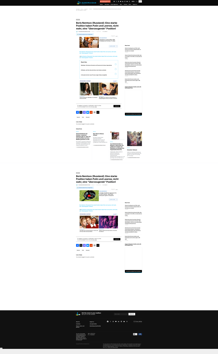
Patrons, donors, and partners (80, 326)
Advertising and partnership (95, 325)
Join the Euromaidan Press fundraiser (133, 114)
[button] (133, 1)
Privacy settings (138, 321)
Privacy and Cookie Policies (113, 347)
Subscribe (132, 314)
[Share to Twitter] (80, 112)
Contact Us (117, 106)
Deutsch (78, 19)
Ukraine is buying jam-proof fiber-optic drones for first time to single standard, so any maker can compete (133, 49)
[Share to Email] (94, 112)
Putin (83, 117)
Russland (87, 117)
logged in (84, 124)
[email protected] (110, 346)
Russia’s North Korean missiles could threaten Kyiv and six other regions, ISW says (132, 80)
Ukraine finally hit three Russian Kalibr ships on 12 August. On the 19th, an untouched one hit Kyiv (133, 56)
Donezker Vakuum (132, 150)
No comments (105, 31)
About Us (78, 321)
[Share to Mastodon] (84, 112)
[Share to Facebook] (77, 112)
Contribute (78, 323)
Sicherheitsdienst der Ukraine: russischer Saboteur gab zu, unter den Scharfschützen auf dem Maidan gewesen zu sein (83, 136)
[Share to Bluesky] (87, 112)
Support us (92, 321)
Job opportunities (93, 323)
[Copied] (98, 112)
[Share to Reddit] (91, 112)
